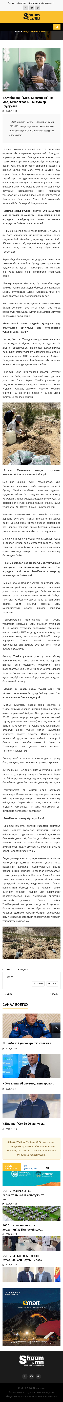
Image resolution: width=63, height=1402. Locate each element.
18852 (8, 969)
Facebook (39, 984)
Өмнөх (8, 993)
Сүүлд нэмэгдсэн (11, 1167)
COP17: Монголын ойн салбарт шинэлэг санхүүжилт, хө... (24, 1195)
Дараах (54, 993)
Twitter (53, 984)
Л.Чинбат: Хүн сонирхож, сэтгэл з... (28, 1043)
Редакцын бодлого (17, 3)
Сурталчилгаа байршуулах (41, 3)
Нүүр (18, 31)
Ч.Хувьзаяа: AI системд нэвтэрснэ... (28, 1083)
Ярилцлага (22, 969)
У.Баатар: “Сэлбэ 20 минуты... (24, 1123)
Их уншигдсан (30, 1167)
